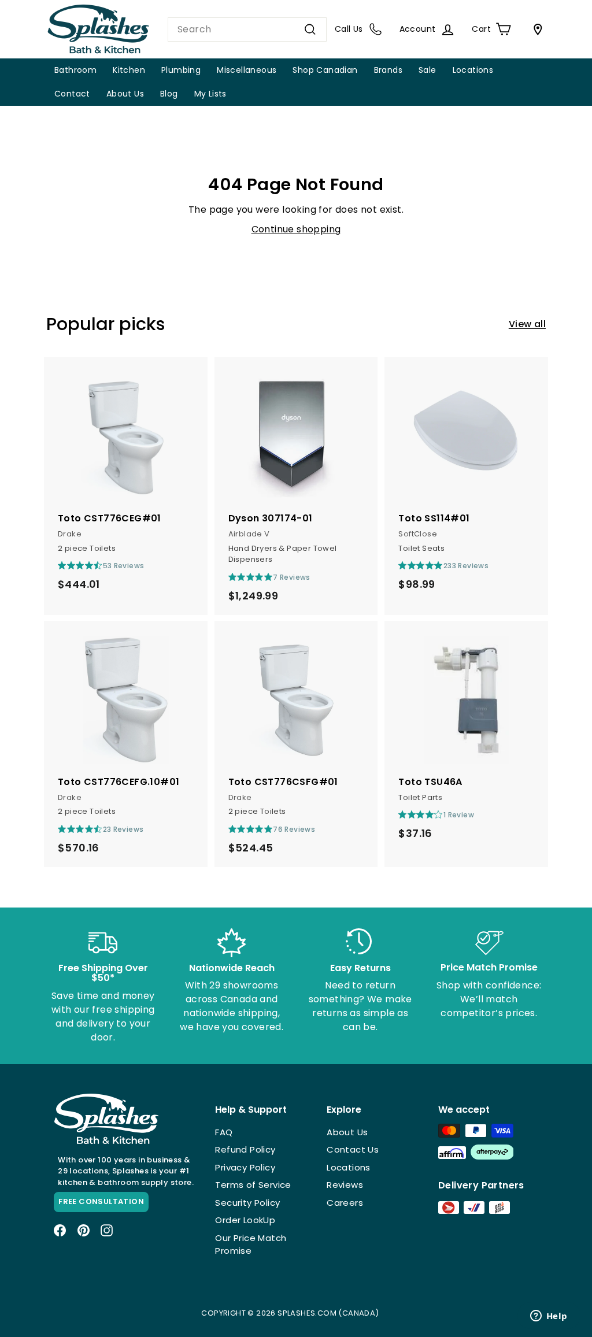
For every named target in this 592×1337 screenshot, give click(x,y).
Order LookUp (245, 1220)
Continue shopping (296, 229)
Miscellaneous (246, 70)
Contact (72, 93)
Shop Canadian (325, 70)
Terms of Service (253, 1185)
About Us (125, 93)
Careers (345, 1203)
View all (527, 324)
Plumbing (181, 70)
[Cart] (535, 29)
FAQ (223, 1132)
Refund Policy (245, 1149)
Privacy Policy (245, 1167)
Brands (388, 70)
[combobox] (247, 29)
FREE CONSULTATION (101, 1201)
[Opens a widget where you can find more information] (548, 1316)
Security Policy (247, 1203)
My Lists (210, 93)
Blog (169, 93)
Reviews (345, 1185)
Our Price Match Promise (250, 1244)
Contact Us (353, 1149)
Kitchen (129, 70)
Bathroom (75, 70)
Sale (427, 70)
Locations (473, 70)
